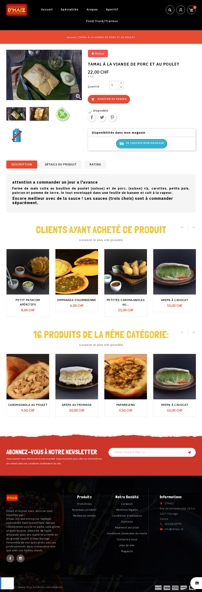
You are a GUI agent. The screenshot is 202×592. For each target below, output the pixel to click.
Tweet (102, 117)
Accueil (47, 9)
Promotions (84, 504)
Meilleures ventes (84, 515)
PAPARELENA (125, 405)
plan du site (127, 545)
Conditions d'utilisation (127, 515)
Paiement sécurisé (127, 527)
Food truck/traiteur (102, 21)
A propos (127, 521)
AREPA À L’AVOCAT (174, 300)
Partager (92, 117)
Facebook (10, 558)
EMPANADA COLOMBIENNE (76, 300)
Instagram (20, 558)
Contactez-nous (127, 539)
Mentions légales (127, 509)
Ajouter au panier (109, 99)
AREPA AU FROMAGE (77, 405)
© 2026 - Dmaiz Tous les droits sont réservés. (34, 587)
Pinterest (112, 117)
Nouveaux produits (84, 509)
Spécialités (70, 9)
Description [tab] (21, 164)
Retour (99, 53)
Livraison (127, 504)
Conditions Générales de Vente (127, 533)
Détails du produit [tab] (61, 164)
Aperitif (112, 9)
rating (95, 164)
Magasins (127, 551)
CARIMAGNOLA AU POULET (28, 405)
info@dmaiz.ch (174, 529)
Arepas (92, 9)
